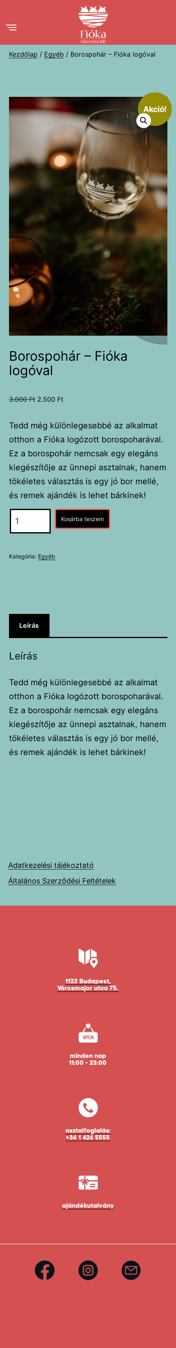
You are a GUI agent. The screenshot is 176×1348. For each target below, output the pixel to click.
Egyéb (54, 54)
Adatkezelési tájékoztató (51, 865)
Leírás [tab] (29, 625)
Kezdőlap (23, 54)
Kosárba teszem (82, 518)
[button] (143, 120)
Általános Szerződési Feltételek (62, 881)
